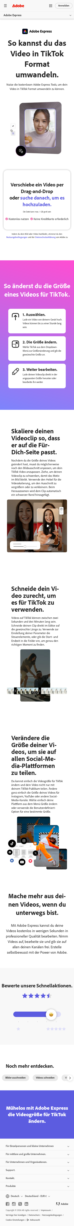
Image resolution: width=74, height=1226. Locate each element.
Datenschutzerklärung (45, 237)
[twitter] (20, 1204)
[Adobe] (18, 5)
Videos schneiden (45, 1077)
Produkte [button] (11, 1186)
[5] (56, 1029)
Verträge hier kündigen (16, 1215)
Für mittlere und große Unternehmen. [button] (26, 1154)
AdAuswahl (35, 1220)
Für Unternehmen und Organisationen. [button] (26, 1162)
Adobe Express (12, 15)
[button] (51, 6)
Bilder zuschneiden (15, 1077)
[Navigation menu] (5, 5)
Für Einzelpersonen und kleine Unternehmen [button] (30, 1146)
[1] (18, 1029)
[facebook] (7, 1204)
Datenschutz (34, 1215)
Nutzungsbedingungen (16, 237)
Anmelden (63, 5)
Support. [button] (10, 1170)
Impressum (46, 1210)
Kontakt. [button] (10, 1178)
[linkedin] (26, 1204)
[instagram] (14, 1204)
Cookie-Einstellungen (15, 1220)
